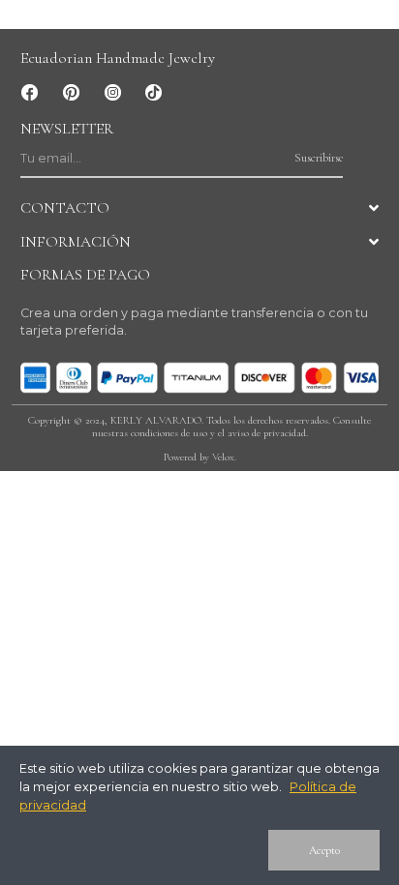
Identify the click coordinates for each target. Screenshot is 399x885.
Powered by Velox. (200, 457)
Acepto (324, 850)
